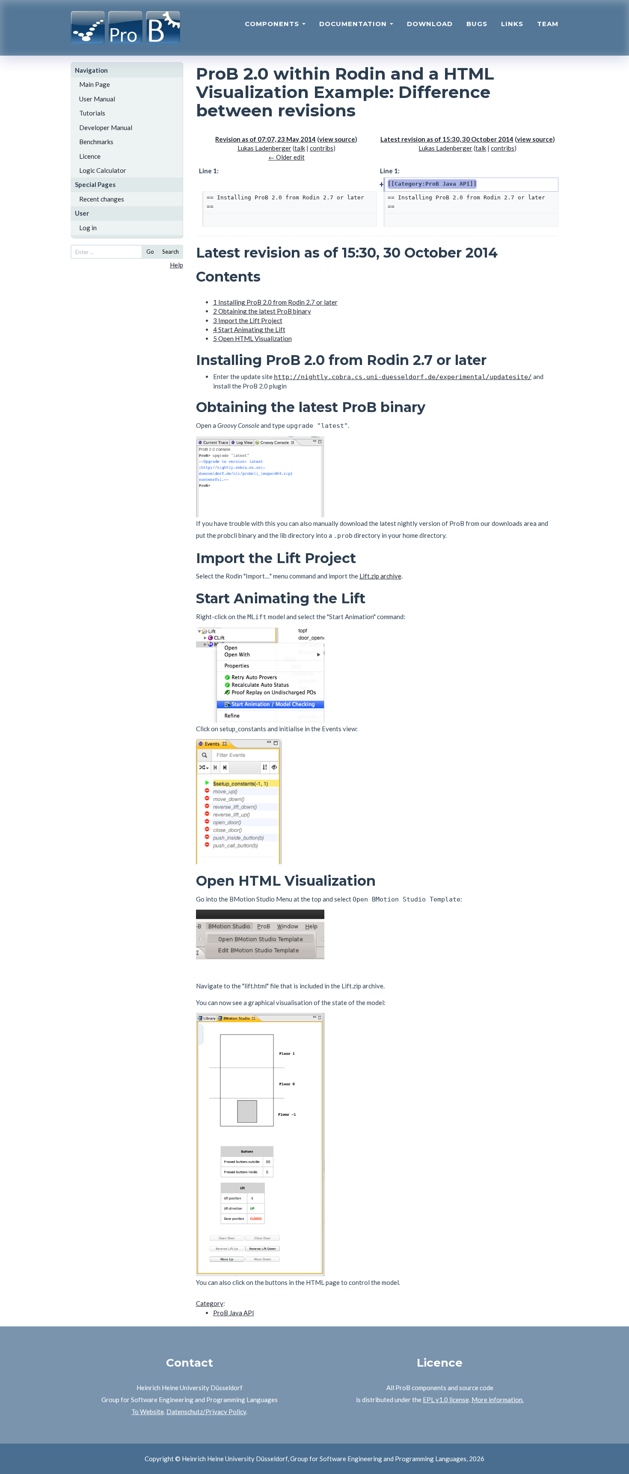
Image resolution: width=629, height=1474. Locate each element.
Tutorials (92, 113)
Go (150, 251)
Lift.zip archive (380, 576)
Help (176, 265)
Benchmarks (96, 141)
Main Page (94, 84)
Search (170, 251)
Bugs (476, 24)
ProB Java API (233, 1313)
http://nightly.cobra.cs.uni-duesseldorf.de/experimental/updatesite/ (403, 377)
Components (273, 24)
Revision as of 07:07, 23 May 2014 (265, 139)
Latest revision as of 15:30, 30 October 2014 (446, 139)
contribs (321, 148)
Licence (90, 156)
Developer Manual (105, 127)
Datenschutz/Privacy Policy (206, 1411)
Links (512, 24)
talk (299, 148)
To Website (147, 1411)
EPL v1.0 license (446, 1399)
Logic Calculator (102, 170)
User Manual (97, 99)
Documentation (354, 24)
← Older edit (286, 157)
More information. (498, 1399)
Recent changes (101, 199)
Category (209, 1303)
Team (547, 24)
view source (337, 139)
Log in (88, 227)
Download (430, 24)
